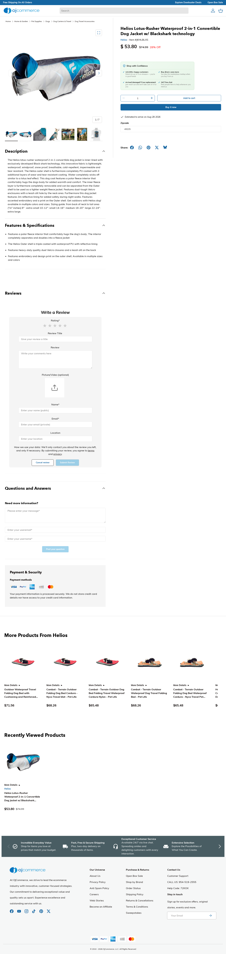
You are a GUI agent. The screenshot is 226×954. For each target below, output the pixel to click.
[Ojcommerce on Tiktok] (34, 909)
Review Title (55, 333)
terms (91, 450)
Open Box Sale (134, 875)
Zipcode (125, 123)
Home (8, 21)
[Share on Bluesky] (165, 148)
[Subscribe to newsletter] (210, 915)
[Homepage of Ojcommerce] (21, 10)
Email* (55, 418)
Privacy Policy (98, 882)
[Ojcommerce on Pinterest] (41, 909)
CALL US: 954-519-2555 (181, 882)
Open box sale (215, 2)
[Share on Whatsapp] (140, 148)
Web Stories (97, 900)
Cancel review (43, 462)
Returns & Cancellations (139, 900)
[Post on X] (156, 148)
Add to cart (189, 98)
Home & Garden (21, 21)
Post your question (55, 549)
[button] (45, 325)
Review (55, 347)
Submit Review (67, 462)
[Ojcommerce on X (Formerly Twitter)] (48, 909)
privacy (57, 454)
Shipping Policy (134, 894)
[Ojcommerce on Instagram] (26, 909)
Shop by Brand (134, 882)
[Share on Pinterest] (148, 148)
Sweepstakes (133, 912)
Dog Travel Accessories (85, 21)
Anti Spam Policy (99, 888)
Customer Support (177, 875)
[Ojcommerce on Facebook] (12, 909)
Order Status (133, 888)
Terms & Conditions (137, 906)
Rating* (55, 320)
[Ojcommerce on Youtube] (19, 909)
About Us (95, 875)
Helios (124, 39)
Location (55, 432)
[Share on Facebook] (132, 148)
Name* (55, 404)
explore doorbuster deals (188, 2)
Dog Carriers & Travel (62, 21)
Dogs (48, 21)
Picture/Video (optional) (55, 374)
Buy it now (170, 107)
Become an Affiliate (101, 906)
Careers (94, 894)
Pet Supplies (36, 21)
